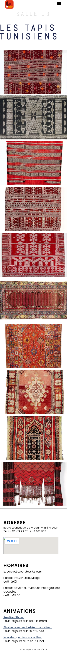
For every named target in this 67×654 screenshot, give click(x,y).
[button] (59, 3)
